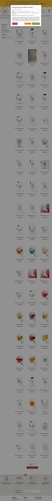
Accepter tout (36, 23)
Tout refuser (28, 23)
